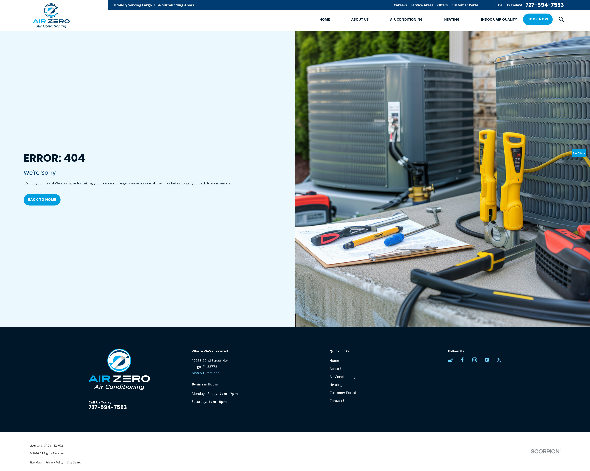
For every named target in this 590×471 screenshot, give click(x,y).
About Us (337, 368)
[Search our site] (561, 19)
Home (334, 360)
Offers (442, 5)
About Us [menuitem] (360, 19)
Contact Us (338, 400)
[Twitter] (499, 359)
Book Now (537, 19)
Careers (400, 5)
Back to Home (42, 199)
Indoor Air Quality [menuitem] (499, 19)
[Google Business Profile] (450, 359)
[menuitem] (36, 462)
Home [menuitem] (324, 19)
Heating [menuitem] (451, 19)
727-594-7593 (544, 5)
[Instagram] (474, 359)
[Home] (51, 15)
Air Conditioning (343, 376)
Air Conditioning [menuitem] (406, 19)
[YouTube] (487, 359)
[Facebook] (462, 359)
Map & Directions (205, 372)
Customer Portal (465, 5)
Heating (336, 384)
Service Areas (422, 5)
